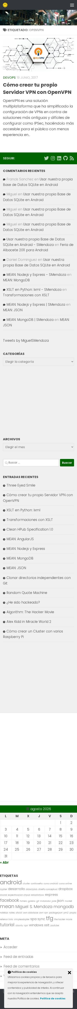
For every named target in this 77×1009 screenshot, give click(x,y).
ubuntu (19, 925)
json (60, 900)
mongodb (64, 906)
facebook (9, 900)
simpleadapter (21, 919)
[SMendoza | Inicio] (6, 4)
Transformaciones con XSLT (26, 295)
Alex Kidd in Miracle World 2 (29, 621)
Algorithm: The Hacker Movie (30, 612)
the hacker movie (63, 919)
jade (54, 901)
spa (33, 919)
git (37, 901)
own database (30, 912)
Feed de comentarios (21, 966)
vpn (26, 925)
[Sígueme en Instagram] (52, 158)
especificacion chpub (19, 895)
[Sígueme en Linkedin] (59, 158)
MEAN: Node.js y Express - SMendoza (36, 274)
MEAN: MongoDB (16, 280)
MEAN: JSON (13, 310)
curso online (65, 883)
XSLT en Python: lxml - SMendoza (34, 289)
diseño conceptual (47, 889)
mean (7, 906)
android (11, 882)
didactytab (31, 889)
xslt (46, 925)
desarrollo (16, 888)
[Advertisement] (38, 401)
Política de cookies (52, 998)
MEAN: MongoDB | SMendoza (30, 319)
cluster (26, 883)
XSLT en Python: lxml (23, 510)
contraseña (37, 883)
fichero (23, 901)
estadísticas (37, 895)
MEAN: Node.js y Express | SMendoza (36, 304)
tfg (49, 918)
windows (36, 925)
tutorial (7, 925)
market (68, 901)
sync (41, 919)
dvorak (3, 895)
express (51, 894)
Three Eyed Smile (21, 485)
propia (72, 912)
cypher (3, 889)
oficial (19, 912)
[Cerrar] (69, 972)
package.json (56, 912)
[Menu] (72, 5)
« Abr (4, 862)
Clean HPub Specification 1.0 (30, 529)
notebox (4, 912)
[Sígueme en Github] (65, 158)
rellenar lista (6, 919)
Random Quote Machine (27, 592)
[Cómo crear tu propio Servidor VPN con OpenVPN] (38, 54)
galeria (31, 901)
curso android (51, 883)
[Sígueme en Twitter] (46, 158)
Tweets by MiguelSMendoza (26, 340)
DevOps (9, 77)
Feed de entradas (18, 956)
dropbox (65, 888)
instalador (45, 901)
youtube (54, 925)
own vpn (43, 912)
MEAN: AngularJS (20, 539)
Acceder (11, 947)
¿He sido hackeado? (23, 602)
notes (12, 912)
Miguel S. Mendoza (34, 906)
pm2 (66, 912)
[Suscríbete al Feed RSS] (71, 158)
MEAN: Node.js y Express (26, 548)
